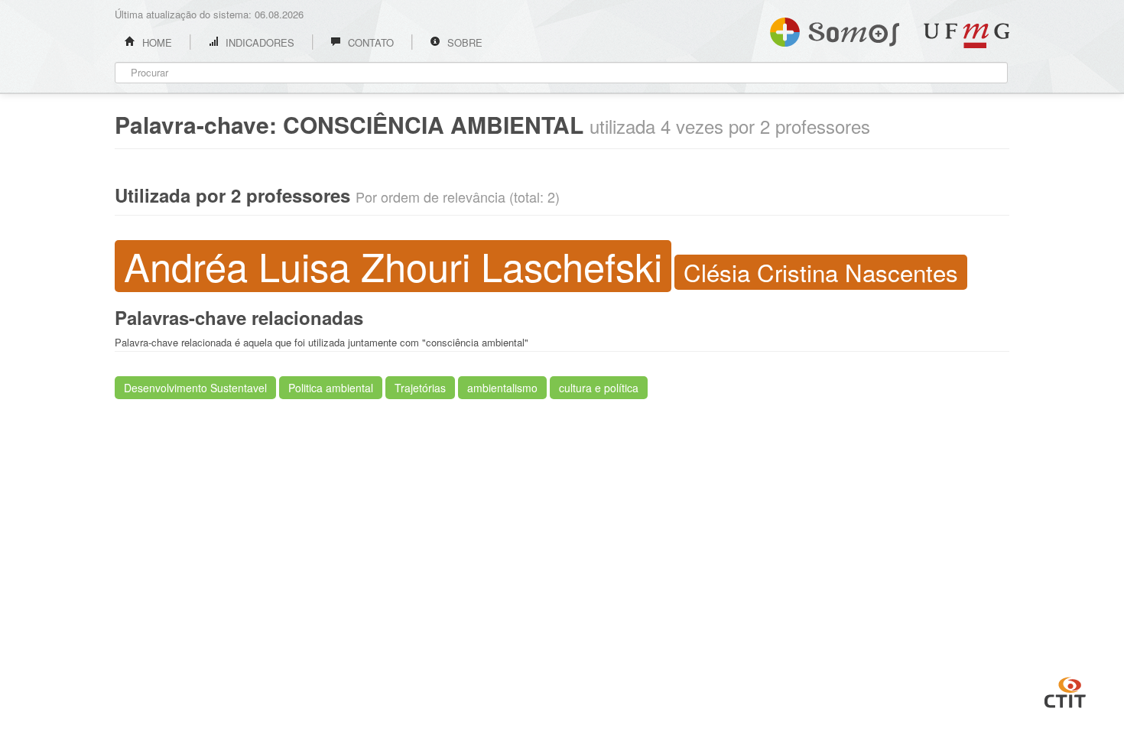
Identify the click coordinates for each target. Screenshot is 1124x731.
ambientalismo (502, 387)
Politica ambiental (330, 387)
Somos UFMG (834, 29)
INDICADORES (258, 42)
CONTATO (369, 42)
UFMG (966, 35)
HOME (155, 42)
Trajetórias (420, 387)
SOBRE (463, 42)
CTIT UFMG (1065, 690)
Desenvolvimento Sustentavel (195, 387)
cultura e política (598, 387)
